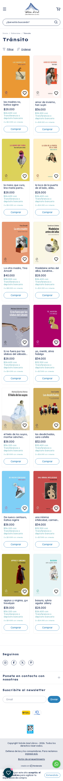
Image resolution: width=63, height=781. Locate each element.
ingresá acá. (31, 753)
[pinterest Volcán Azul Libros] (31, 662)
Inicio (5, 33)
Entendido (52, 775)
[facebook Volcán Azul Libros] (13, 662)
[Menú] (4, 9)
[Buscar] (56, 22)
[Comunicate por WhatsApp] (56, 764)
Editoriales (15, 33)
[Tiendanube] (32, 766)
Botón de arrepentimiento (31, 759)
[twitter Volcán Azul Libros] (22, 662)
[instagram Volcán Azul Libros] (5, 662)
